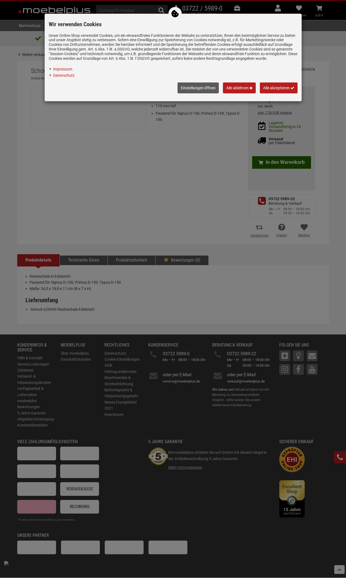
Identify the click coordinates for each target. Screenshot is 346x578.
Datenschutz (64, 75)
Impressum (62, 69)
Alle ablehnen (237, 88)
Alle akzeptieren (276, 88)
